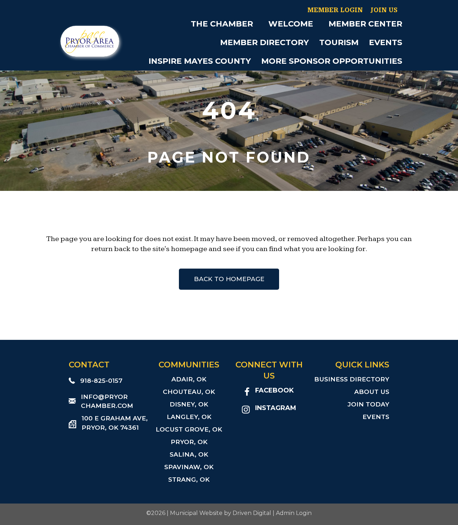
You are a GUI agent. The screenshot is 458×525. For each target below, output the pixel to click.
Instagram (275, 407)
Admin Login (294, 513)
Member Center (365, 24)
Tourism (339, 42)
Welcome (290, 24)
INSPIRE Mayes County (199, 61)
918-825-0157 (101, 380)
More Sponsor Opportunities (331, 61)
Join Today (368, 404)
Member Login (335, 10)
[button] (258, 24)
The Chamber (222, 24)
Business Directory (351, 379)
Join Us (384, 10)
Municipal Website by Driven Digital (220, 513)
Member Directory (264, 42)
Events (385, 42)
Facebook (274, 390)
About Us (371, 391)
